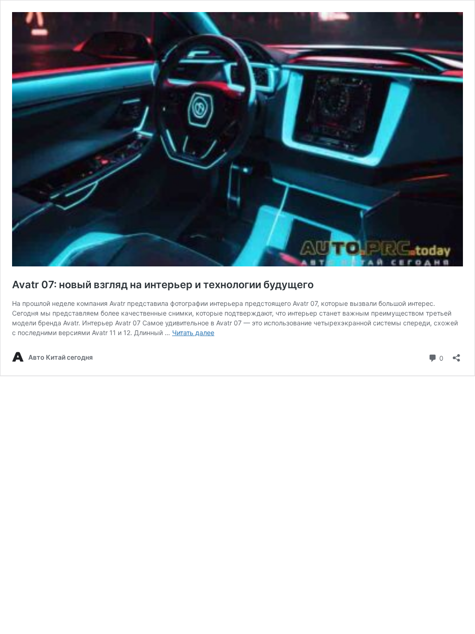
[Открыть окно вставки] (456, 355)
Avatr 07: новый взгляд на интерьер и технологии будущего (163, 284)
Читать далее (193, 332)
